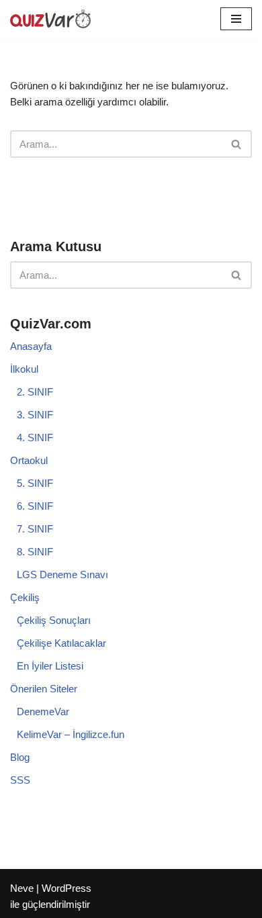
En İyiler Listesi (50, 666)
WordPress (66, 888)
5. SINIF (35, 483)
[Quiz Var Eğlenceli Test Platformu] (50, 18)
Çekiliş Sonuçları (54, 620)
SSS (20, 780)
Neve (22, 888)
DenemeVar (43, 711)
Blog (20, 757)
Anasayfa (31, 346)
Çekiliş (25, 597)
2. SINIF (35, 392)
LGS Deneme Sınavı (62, 574)
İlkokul (24, 369)
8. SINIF (35, 551)
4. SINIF (35, 437)
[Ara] (237, 144)
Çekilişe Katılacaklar (61, 643)
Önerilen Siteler (43, 688)
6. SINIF (35, 506)
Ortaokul (29, 460)
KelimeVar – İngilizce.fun (70, 734)
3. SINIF (35, 414)
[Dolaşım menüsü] (236, 18)
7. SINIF (35, 529)
